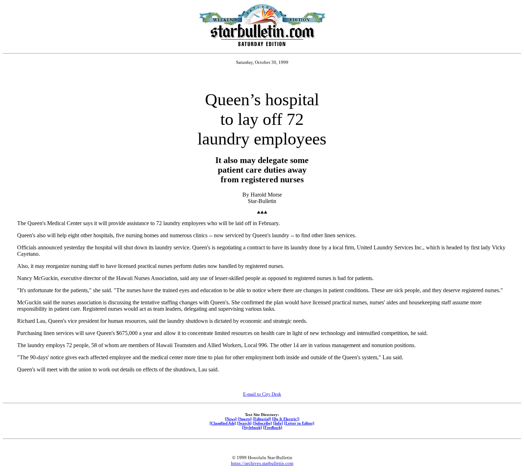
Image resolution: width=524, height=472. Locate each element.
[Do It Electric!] (285, 419)
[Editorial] (262, 419)
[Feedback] (272, 427)
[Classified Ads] (223, 423)
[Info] (278, 423)
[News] (231, 419)
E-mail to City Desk (262, 394)
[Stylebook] (252, 427)
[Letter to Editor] (299, 423)
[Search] (244, 423)
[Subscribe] (262, 423)
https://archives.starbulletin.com (262, 463)
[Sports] (245, 419)
